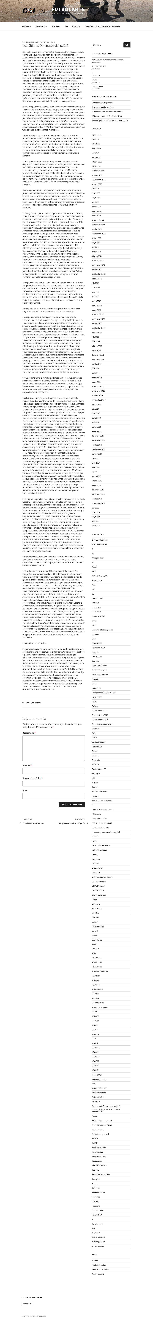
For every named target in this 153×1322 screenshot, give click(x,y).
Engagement (97, 697)
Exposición (96, 729)
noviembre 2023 (98, 265)
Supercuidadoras (98, 1192)
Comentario (29, 733)
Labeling (95, 854)
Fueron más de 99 (99, 769)
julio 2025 (95, 189)
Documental (97, 657)
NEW (94, 953)
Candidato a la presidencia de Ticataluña (102, 26)
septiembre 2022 (98, 328)
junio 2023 (96, 288)
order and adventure (100, 1079)
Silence (95, 1183)
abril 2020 (96, 422)
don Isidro (95, 661)
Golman (95, 103)
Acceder (95, 1260)
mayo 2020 (96, 418)
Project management (100, 1134)
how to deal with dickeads (102, 801)
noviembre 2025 (98, 171)
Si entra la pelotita (99, 66)
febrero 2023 (97, 306)
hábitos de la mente (99, 792)
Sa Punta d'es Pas (99, 1156)
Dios (93, 639)
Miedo (94, 899)
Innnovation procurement (102, 823)
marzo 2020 (96, 427)
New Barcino (41, 26)
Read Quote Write (99, 1147)
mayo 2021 (96, 373)
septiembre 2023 (98, 274)
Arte (93, 585)
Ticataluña (55, 26)
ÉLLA (94, 684)
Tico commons (98, 1210)
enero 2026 (96, 166)
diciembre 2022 (98, 315)
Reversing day (97, 1152)
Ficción (94, 751)
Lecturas (95, 863)
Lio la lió (95, 80)
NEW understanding (100, 1007)
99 (93, 553)
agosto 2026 (97, 135)
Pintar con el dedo (99, 1097)
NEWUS (95, 1070)
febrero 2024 (97, 256)
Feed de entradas (99, 1265)
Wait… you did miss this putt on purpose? (108, 60)
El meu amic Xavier (99, 666)
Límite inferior (97, 868)
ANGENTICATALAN (99, 576)
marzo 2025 (96, 207)
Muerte (95, 922)
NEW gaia (96, 980)
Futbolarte (26, 26)
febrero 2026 (97, 162)
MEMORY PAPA (98, 890)
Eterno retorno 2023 (100, 715)
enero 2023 (96, 310)
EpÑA (94, 702)
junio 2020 (96, 413)
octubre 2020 (97, 395)
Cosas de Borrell (98, 616)
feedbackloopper (98, 742)
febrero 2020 (97, 431)
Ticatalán (95, 1201)
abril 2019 (95, 472)
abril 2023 (95, 297)
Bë (93, 589)
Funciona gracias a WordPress (34, 1316)
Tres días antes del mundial (112, 112)
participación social (99, 1088)
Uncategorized (34, 702)
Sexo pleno (96, 1179)
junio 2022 (96, 341)
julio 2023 (95, 283)
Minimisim (96, 904)
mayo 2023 (96, 292)
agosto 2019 (97, 454)
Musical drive (97, 940)
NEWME (95, 1052)
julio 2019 (95, 458)
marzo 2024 (96, 252)
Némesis (95, 949)
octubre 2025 (97, 175)
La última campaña (99, 850)
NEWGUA (95, 1034)
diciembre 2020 (98, 386)
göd (93, 778)
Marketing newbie (99, 881)
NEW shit (95, 994)
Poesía (94, 1116)
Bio (66, 26)
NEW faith (96, 976)
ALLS (94, 567)
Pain (93, 1084)
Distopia (95, 652)
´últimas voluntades (99, 540)
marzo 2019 (96, 476)
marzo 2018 (96, 526)
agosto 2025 (97, 184)
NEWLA (95, 1043)
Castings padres (107, 103)
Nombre (27, 765)
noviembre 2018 (98, 494)
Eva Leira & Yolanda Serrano (103, 724)
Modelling (95, 913)
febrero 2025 (97, 211)
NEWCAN (95, 1021)
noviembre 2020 (98, 391)
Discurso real (97, 643)
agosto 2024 (97, 238)
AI (92, 562)
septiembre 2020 (99, 400)
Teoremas (96, 1197)
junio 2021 (96, 368)
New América (97, 958)
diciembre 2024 (98, 220)
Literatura (96, 872)
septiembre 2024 (99, 234)
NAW (94, 944)
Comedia (95, 603)
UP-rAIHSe (96, 1233)
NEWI (94, 1039)
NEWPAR (95, 1061)
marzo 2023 (96, 301)
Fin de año (96, 760)
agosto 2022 (97, 332)
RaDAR (94, 1143)
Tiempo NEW (97, 1215)
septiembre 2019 (98, 449)
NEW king (96, 985)
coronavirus (96, 612)
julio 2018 (95, 508)
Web (24, 791)
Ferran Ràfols (97, 747)
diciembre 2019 (98, 436)
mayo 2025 (96, 198)
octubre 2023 (97, 270)
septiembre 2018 (98, 503)
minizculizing (97, 908)
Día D (94, 625)
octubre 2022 (97, 324)
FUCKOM (95, 765)
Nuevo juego (97, 1075)
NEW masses (97, 989)
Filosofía (95, 756)
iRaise (94, 841)
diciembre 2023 (98, 261)
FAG (93, 733)
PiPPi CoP (96, 1102)
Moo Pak (95, 917)
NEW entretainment (100, 971)
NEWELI (95, 1025)
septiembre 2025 (99, 180)
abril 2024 (95, 247)
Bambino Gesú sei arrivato (111, 116)
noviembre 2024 (98, 225)
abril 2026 (95, 153)
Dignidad (95, 634)
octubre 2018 (97, 499)
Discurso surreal (98, 648)
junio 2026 (96, 144)
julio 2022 (95, 337)
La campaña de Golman (101, 845)
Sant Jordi (95, 1170)
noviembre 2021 (98, 360)
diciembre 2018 (98, 490)
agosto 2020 (97, 404)
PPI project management (102, 1120)
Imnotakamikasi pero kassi (102, 809)
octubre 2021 (97, 364)
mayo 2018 (96, 517)
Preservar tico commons (102, 1125)
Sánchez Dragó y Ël (99, 1165)
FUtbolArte (68, 9)
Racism (95, 1138)
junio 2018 (96, 512)
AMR (94, 571)
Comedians (96, 607)
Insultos (95, 837)
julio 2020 (95, 409)
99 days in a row (98, 558)
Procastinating (98, 1129)
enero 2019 (96, 485)
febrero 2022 (97, 346)
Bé (93, 594)
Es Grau (95, 706)
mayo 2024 (96, 243)
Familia (94, 738)
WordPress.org (98, 1274)
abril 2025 (95, 202)
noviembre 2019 (98, 440)
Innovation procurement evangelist (106, 832)
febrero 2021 (97, 377)
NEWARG (95, 1016)
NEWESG (95, 1030)
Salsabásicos (97, 1161)
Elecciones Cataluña (100, 675)
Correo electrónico (32, 778)
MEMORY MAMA (98, 886)
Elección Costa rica (99, 670)
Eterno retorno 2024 (100, 720)
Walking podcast (98, 1242)
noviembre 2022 (98, 319)
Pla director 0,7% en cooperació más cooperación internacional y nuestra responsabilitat (106, 1109)
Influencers (96, 814)
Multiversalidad (98, 926)
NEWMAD (96, 1048)
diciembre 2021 (98, 355)
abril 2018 (95, 521)
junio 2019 (96, 463)
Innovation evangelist (100, 827)
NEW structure (98, 1003)
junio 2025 (96, 193)
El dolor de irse (97, 86)
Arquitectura (97, 580)
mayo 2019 (96, 467)
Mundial (95, 931)
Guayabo (95, 787)
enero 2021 (96, 382)
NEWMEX (96, 1057)
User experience (98, 1237)
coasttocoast (97, 598)
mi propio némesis (99, 895)
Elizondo (95, 679)
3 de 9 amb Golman (99, 544)
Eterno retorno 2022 (100, 711)
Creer (94, 621)
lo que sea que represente (102, 877)
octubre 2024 (97, 229)
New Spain (96, 998)
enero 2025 (96, 216)
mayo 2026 (96, 148)
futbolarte (96, 774)
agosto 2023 (97, 279)
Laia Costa (96, 859)
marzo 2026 (96, 157)
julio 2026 (95, 139)
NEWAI (94, 1012)
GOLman (51, 42)
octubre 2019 (97, 445)
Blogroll (27, 1303)
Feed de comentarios (100, 1269)
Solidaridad (96, 1188)
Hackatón (95, 796)
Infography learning (99, 818)
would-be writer (98, 1246)
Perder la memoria (99, 1093)
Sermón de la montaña (101, 1174)
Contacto (76, 26)
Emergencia (96, 688)
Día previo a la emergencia (102, 630)
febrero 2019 (97, 481)
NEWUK (95, 1066)
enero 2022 (96, 350)
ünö (93, 1228)
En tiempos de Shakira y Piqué (103, 693)
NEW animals (97, 962)
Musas (94, 935)
